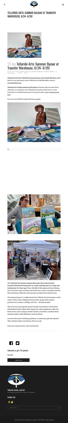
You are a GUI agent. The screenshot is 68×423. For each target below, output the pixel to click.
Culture (22, 71)
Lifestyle (33, 71)
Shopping (40, 71)
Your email (10, 355)
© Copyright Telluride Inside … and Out (26, 419)
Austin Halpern (49, 71)
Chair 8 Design (49, 419)
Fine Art (27, 71)
